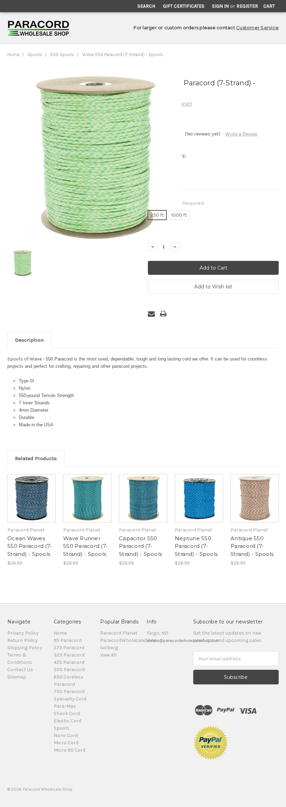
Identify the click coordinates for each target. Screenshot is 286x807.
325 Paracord (69, 655)
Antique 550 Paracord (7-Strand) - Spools (252, 546)
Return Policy (22, 640)
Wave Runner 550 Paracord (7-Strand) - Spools (85, 546)
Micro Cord (66, 743)
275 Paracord (69, 648)
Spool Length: (176, 203)
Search (146, 6)
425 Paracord (69, 662)
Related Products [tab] (36, 458)
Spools (35, 54)
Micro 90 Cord (69, 750)
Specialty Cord (70, 699)
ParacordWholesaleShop (128, 640)
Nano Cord (66, 735)
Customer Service (257, 27)
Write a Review (241, 134)
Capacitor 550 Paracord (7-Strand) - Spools (140, 546)
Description (29, 340)
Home (13, 54)
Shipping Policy (24, 648)
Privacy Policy (23, 633)
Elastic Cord (67, 721)
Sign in (220, 6)
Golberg (109, 648)
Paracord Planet (118, 633)
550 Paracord (69, 670)
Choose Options (32, 504)
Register (247, 6)
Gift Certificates (183, 6)
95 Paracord (68, 640)
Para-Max (65, 706)
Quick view (31, 489)
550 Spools (62, 54)
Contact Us (20, 670)
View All (108, 655)
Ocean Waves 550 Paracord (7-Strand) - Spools (29, 546)
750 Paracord (69, 692)
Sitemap (16, 677)
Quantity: (158, 235)
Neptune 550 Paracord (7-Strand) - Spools (196, 546)
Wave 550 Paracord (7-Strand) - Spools (122, 54)
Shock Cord (67, 713)
